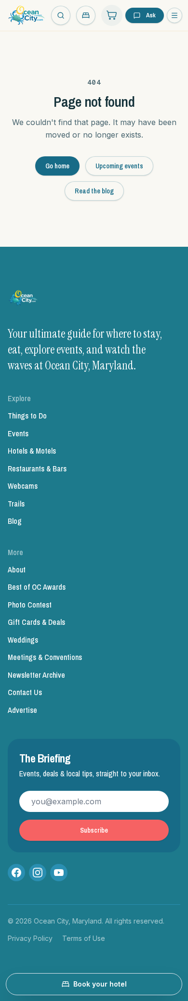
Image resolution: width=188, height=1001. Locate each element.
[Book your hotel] (85, 15)
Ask (151, 15)
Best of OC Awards (37, 587)
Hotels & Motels (32, 450)
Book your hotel (100, 984)
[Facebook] (16, 872)
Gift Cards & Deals (36, 622)
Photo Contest (30, 604)
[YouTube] (58, 872)
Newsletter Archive (36, 675)
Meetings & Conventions (45, 657)
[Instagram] (37, 872)
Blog (15, 521)
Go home (57, 166)
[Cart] (111, 15)
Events (18, 433)
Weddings (23, 639)
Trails (16, 503)
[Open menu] (174, 15)
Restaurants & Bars (37, 468)
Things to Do (27, 415)
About (17, 569)
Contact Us (25, 692)
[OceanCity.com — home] (24, 299)
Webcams (23, 486)
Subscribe (94, 830)
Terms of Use (83, 938)
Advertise (22, 710)
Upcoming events (119, 166)
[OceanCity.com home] (26, 15)
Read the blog (94, 191)
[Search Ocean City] (60, 15)
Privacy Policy (30, 938)
